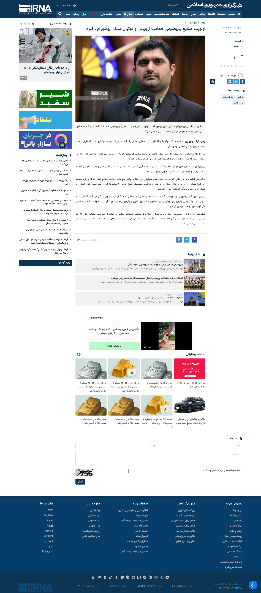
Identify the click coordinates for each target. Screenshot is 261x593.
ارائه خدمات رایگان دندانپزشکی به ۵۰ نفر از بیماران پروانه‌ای (47, 70)
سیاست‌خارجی (161, 14)
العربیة (50, 521)
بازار (84, 14)
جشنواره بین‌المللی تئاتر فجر (134, 552)
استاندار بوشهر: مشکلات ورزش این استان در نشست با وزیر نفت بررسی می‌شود (147, 278)
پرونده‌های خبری (186, 510)
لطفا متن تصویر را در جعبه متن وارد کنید (222, 470)
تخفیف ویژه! (114, 346)
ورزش (202, 14)
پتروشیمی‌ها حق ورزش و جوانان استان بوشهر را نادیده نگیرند (154, 265)
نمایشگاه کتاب (141, 526)
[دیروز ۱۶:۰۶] (45, 45)
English (48, 516)
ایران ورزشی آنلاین (91, 536)
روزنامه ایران (94, 516)
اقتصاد (211, 14)
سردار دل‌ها (142, 516)
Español (48, 536)
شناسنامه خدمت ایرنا (232, 541)
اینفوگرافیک (142, 536)
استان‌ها (128, 14)
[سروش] (127, 578)
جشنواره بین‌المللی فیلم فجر (134, 521)
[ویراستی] (122, 578)
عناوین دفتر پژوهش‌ (185, 536)
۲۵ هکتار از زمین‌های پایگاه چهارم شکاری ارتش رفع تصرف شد (44, 172)
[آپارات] (150, 578)
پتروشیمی (238, 103)
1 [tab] (33, 24)
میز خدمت (237, 557)
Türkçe (48, 531)
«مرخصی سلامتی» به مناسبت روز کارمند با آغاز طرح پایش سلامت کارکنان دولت (44, 202)
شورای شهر (228, 97)
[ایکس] (161, 578)
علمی (148, 14)
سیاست (221, 14)
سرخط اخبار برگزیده (185, 516)
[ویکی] (99, 578)
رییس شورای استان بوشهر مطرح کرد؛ (167, 261)
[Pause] (145, 347)
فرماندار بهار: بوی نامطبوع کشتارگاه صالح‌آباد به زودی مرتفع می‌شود (43, 251)
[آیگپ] (139, 578)
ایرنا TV (92, 14)
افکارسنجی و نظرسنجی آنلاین (133, 510)
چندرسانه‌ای (107, 14)
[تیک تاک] (110, 578)
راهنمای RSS (235, 531)
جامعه (185, 14)
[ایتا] (133, 578)
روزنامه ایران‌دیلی (91, 531)
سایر (68, 14)
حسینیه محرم (141, 546)
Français (47, 552)
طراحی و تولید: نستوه (227, 587)
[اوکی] (105, 578)
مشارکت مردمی (234, 552)
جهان (193, 14)
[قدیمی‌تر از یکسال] (194, 266)
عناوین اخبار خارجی (185, 531)
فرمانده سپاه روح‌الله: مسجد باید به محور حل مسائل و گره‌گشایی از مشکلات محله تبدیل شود (43, 241)
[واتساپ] (93, 578)
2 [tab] (29, 24)
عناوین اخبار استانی (185, 526)
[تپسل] (90, 318)
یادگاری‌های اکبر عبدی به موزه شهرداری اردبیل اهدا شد (44, 182)
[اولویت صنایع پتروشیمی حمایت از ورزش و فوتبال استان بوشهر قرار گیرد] (140, 79)
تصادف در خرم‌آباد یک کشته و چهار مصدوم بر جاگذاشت (47, 231)
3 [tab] (25, 24)
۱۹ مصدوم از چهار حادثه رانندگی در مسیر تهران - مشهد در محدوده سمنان (46, 221)
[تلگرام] (167, 578)
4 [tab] (21, 24)
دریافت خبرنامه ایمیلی (231, 562)
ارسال (80, 481)
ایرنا (214, 5)
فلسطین (139, 14)
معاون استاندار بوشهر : (173, 294)
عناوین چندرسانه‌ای (185, 541)
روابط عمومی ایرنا (233, 536)
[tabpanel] (45, 55)
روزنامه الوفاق (93, 521)
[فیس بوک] (116, 578)
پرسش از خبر (141, 531)
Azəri (50, 526)
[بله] (144, 578)
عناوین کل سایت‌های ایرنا (182, 521)
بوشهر (236, 46)
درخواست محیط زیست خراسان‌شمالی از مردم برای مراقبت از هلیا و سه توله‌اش (44, 212)
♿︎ (253, 584)
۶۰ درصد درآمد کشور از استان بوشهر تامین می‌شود (160, 298)
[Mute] (150, 347)
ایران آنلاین (94, 526)
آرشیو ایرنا (237, 521)
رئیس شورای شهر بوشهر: (193, 23)
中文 (50, 510)
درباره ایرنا (237, 510)
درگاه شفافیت (235, 546)
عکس (118, 14)
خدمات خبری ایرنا (233, 567)
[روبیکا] (156, 578)
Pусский (48, 541)
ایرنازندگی (95, 510)
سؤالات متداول (235, 526)
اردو (51, 546)
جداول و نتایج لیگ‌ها (137, 541)
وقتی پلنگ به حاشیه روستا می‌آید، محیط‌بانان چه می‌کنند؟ (45, 162)
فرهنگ (175, 14)
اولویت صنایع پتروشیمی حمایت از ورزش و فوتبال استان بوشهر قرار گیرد (145, 29)
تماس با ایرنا (236, 516)
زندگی (76, 14)
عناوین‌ (231, 14)
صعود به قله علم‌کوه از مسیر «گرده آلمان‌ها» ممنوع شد (44, 192)
